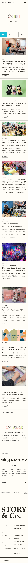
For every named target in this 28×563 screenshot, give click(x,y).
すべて (3, 34)
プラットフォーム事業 (20, 525)
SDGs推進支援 (17, 553)
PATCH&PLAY (5, 75)
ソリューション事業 (19, 541)
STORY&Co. (5, 361)
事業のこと (4, 532)
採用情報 (4, 483)
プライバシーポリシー (6, 548)
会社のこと (4, 529)
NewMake (4, 117)
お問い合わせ (5, 453)
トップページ (4, 525)
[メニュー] (25, 2)
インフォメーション (6, 538)
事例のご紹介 (4, 535)
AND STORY (17, 532)
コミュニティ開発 (12, 34)
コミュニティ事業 (19, 535)
